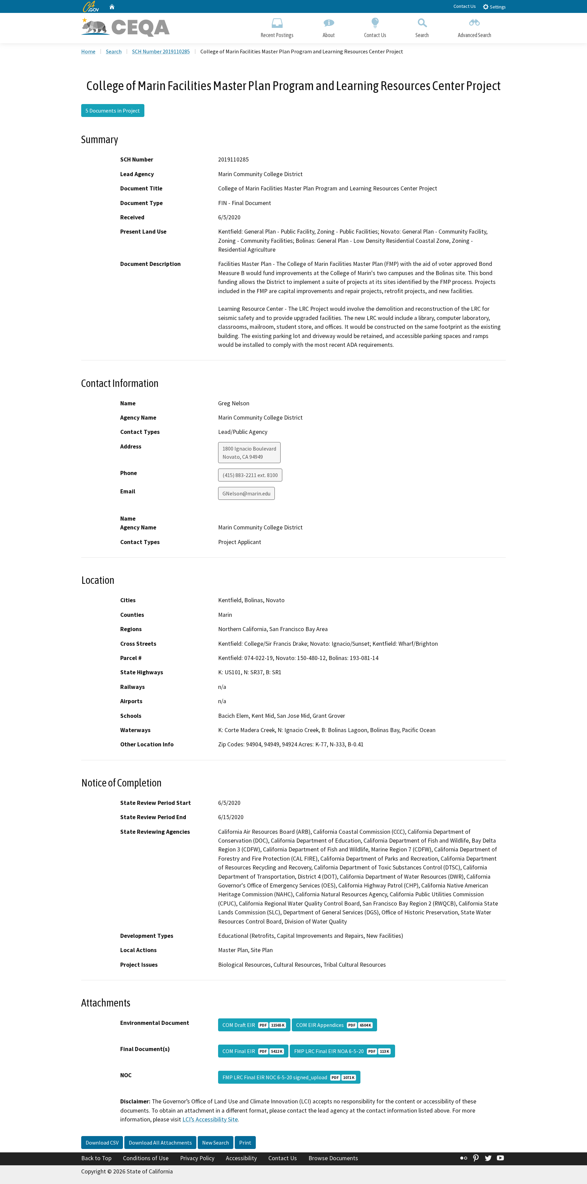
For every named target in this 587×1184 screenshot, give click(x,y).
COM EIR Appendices (333, 1024)
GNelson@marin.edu (246, 493)
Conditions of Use (145, 1158)
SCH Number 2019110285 (161, 51)
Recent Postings (277, 35)
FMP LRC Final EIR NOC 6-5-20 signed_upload (288, 1077)
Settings (497, 7)
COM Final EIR (252, 1051)
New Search (215, 1142)
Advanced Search (474, 35)
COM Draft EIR (253, 1024)
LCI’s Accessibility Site (210, 1119)
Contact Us (464, 6)
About (329, 35)
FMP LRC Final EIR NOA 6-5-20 (341, 1051)
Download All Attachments (160, 1142)
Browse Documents (333, 1158)
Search (422, 35)
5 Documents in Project (113, 110)
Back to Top (96, 1158)
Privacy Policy (197, 1158)
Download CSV (102, 1142)
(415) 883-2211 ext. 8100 (250, 475)
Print (245, 1142)
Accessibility (241, 1158)
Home (88, 51)
